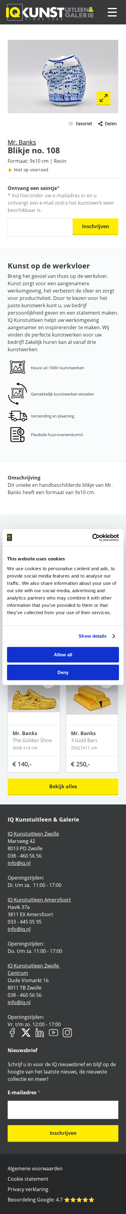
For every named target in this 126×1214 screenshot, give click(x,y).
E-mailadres (24, 1092)
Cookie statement (28, 1179)
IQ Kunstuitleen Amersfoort (39, 899)
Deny (63, 672)
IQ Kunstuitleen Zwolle (33, 833)
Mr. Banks (22, 142)
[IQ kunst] (50, 12)
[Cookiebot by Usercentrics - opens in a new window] (92, 537)
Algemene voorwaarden (35, 1168)
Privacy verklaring (28, 1189)
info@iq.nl (19, 863)
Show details (92, 636)
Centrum (18, 973)
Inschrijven (95, 226)
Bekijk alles (63, 786)
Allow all (63, 654)
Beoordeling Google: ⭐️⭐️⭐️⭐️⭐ (51, 1199)
